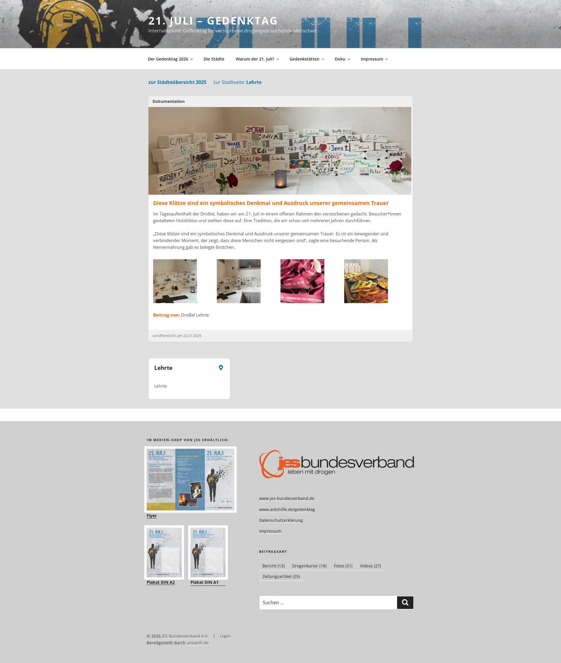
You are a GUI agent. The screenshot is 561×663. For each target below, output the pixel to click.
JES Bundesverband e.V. (185, 636)
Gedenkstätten (304, 59)
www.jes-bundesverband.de (286, 498)
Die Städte (214, 59)
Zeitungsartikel (281, 576)
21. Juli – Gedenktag (213, 20)
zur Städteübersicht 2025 (177, 82)
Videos (370, 566)
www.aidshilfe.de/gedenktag (287, 509)
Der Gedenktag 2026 (168, 59)
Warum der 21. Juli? (255, 59)
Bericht (273, 566)
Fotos (343, 566)
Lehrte (237, 82)
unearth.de (198, 642)
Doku (340, 59)
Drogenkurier (309, 566)
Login (225, 636)
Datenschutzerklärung (281, 520)
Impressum (372, 59)
